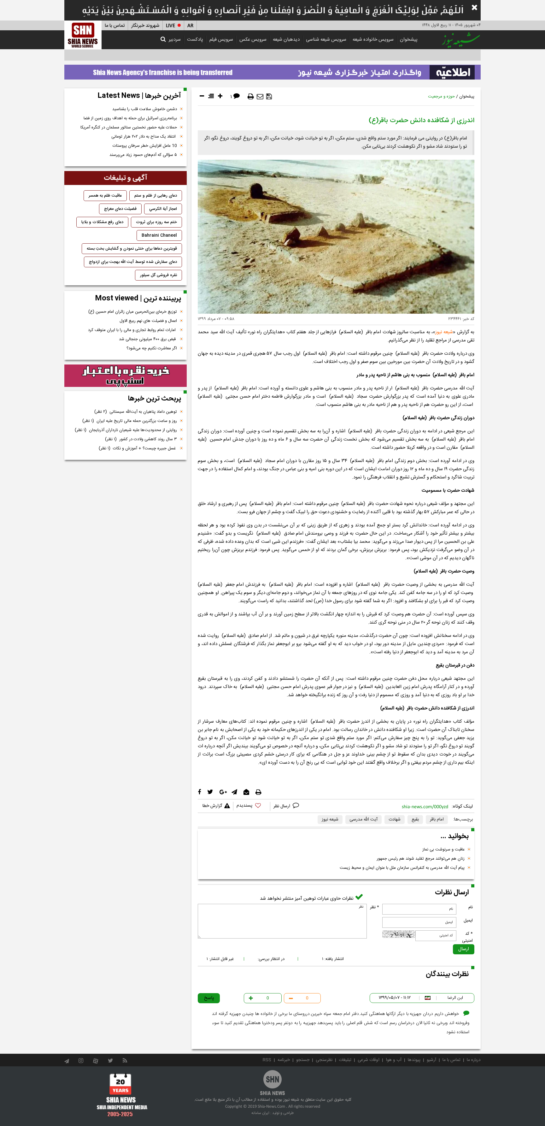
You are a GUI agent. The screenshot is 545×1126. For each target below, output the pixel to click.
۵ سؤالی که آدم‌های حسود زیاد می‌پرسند (143, 154)
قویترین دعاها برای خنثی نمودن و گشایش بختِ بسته (132, 248)
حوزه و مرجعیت (441, 96)
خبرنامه (284, 1060)
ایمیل (468, 920)
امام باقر (437, 819)
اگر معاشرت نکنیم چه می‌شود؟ (151, 348)
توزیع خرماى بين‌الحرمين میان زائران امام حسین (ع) (132, 311)
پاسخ (209, 998)
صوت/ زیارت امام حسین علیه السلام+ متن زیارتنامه (435, 55)
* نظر (374, 907)
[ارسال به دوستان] (260, 97)
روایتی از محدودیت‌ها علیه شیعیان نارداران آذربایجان (126, 430)
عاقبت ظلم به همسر (105, 195)
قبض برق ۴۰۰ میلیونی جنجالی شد (148, 339)
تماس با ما (115, 26)
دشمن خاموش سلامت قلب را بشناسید (144, 109)
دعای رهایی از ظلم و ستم (155, 195)
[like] (252, 806)
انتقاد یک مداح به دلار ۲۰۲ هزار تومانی (144, 136)
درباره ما (474, 1060)
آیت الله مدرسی (363, 819)
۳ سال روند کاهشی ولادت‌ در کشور (141, 439)
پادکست (195, 40)
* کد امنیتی (467, 937)
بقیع (415, 819)
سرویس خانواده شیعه (373, 40)
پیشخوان (409, 40)
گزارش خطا (212, 806)
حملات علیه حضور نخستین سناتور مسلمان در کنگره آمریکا (128, 127)
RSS (267, 1060)
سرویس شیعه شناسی (326, 40)
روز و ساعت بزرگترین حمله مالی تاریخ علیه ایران (129, 421)
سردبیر (175, 40)
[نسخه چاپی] (251, 97)
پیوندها (414, 1060)
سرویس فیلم (221, 40)
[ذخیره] (269, 97)
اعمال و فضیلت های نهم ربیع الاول (148, 320)
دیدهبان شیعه (286, 40)
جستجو (302, 1060)
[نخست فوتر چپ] (122, 1094)
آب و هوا (393, 1060)
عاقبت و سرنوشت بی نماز (443, 849)
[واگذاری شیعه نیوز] (272, 70)
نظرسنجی (324, 1060)
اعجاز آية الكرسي (163, 208)
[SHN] (83, 35)
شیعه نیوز (444, 332)
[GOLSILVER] (125, 375)
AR (190, 25)
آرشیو (431, 1060)
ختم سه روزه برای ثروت (156, 222)
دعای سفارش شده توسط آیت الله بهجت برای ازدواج (133, 261)
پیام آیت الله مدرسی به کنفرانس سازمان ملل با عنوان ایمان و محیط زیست (402, 867)
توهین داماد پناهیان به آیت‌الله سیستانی (135, 411)
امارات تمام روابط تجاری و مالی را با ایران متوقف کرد (132, 330)
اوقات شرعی (368, 1060)
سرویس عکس (253, 40)
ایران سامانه (260, 1113)
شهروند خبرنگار (145, 26)
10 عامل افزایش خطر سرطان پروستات (145, 145)
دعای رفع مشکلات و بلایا (102, 222)
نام (470, 907)
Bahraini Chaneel (159, 235)
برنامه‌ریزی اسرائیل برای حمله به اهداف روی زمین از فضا (130, 118)
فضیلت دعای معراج (120, 208)
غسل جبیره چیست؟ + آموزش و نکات (138, 448)
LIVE (170, 25)
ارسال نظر (282, 806)
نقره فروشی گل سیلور (158, 275)
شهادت (395, 819)
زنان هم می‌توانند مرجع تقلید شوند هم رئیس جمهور (421, 858)
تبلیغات (345, 1060)
